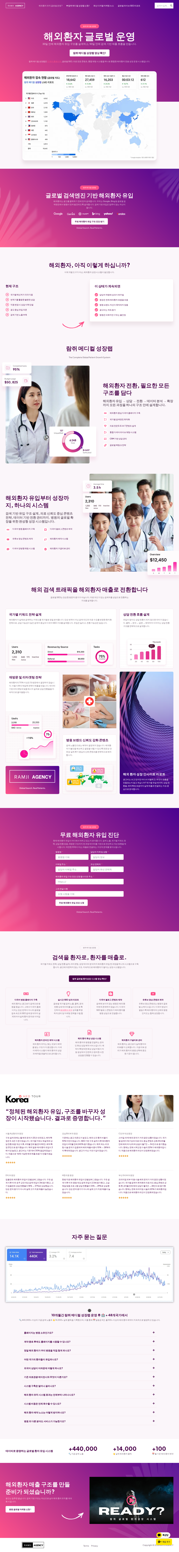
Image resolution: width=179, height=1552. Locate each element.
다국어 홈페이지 (54, 61)
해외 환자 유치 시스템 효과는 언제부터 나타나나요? (49, 1394)
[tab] (89, 1332)
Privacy (94, 1545)
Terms (86, 1545)
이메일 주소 (61, 864)
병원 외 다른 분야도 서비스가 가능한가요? (45, 1421)
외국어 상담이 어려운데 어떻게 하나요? (43, 1368)
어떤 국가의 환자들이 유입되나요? (41, 1359)
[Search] (171, 5)
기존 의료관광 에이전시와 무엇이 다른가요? (45, 1376)
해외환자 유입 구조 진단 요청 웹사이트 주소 (74, 876)
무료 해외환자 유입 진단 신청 (71, 902)
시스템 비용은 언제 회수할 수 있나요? (42, 1403)
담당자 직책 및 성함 (99, 852)
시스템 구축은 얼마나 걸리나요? (40, 1385)
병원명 (58, 852)
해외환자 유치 (66, 1010)
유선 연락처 (96, 864)
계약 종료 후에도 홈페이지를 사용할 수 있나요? (47, 1341)
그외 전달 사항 (62, 888)
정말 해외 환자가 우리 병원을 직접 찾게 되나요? (47, 1350)
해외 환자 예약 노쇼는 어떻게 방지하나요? (45, 1412)
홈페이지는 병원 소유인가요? (38, 1332)
